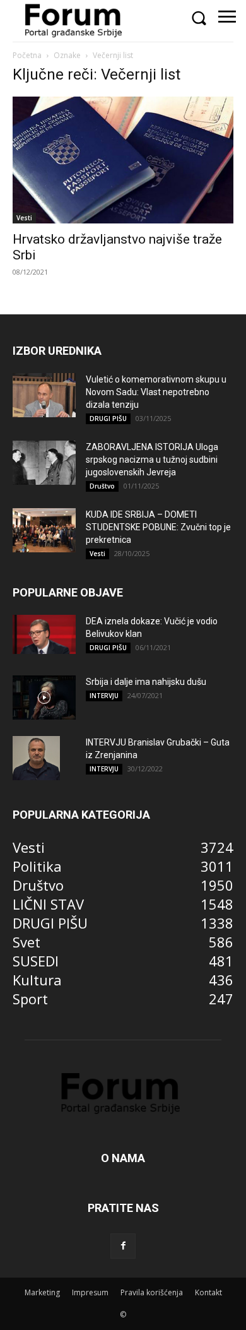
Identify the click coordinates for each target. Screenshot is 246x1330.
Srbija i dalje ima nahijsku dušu (146, 682)
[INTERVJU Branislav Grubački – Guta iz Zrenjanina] (36, 758)
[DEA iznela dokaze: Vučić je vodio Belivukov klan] (44, 634)
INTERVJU (104, 695)
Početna (27, 55)
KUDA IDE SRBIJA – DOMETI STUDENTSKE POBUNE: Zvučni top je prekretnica (158, 527)
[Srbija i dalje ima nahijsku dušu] (44, 697)
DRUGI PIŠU (108, 418)
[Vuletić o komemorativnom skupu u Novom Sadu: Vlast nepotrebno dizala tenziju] (44, 395)
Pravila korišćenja (151, 1292)
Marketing (42, 1292)
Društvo (102, 486)
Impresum (90, 1292)
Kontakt (208, 1292)
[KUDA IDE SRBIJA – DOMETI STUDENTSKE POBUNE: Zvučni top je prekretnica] (44, 530)
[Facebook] (123, 1246)
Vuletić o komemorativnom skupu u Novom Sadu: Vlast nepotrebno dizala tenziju (156, 392)
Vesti (24, 217)
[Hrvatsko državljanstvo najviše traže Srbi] (123, 160)
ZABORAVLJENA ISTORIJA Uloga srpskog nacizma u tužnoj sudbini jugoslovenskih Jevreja (152, 459)
